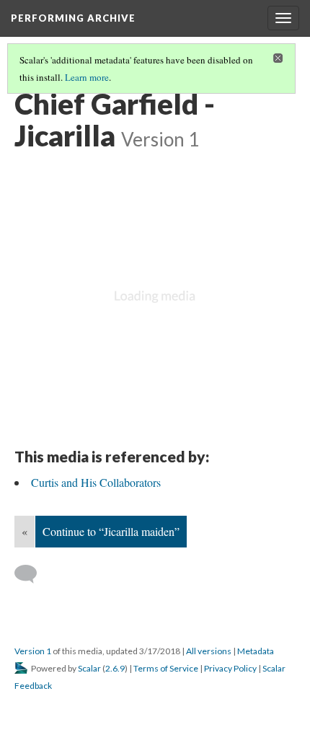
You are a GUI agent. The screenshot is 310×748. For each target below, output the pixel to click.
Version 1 (32, 651)
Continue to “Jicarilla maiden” (111, 531)
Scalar (89, 668)
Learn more (87, 77)
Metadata (255, 651)
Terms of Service (165, 668)
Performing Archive (73, 18)
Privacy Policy (230, 668)
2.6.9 (115, 668)
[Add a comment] (32, 574)
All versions (208, 651)
